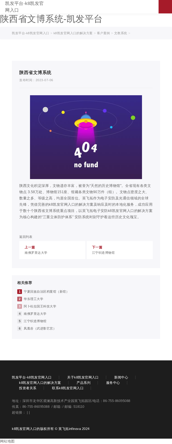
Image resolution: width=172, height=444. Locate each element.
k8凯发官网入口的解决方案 (73, 33)
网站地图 (7, 441)
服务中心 (113, 383)
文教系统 (120, 33)
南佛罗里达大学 (35, 313)
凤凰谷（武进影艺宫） (40, 328)
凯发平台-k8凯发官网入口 (24, 7)
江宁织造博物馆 (35, 321)
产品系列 (83, 383)
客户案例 (103, 33)
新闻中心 (121, 377)
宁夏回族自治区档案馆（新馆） (46, 291)
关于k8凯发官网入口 (83, 377)
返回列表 (25, 237)
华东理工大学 (33, 299)
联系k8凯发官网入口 (68, 388)
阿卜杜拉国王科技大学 (40, 306)
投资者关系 (27, 388)
